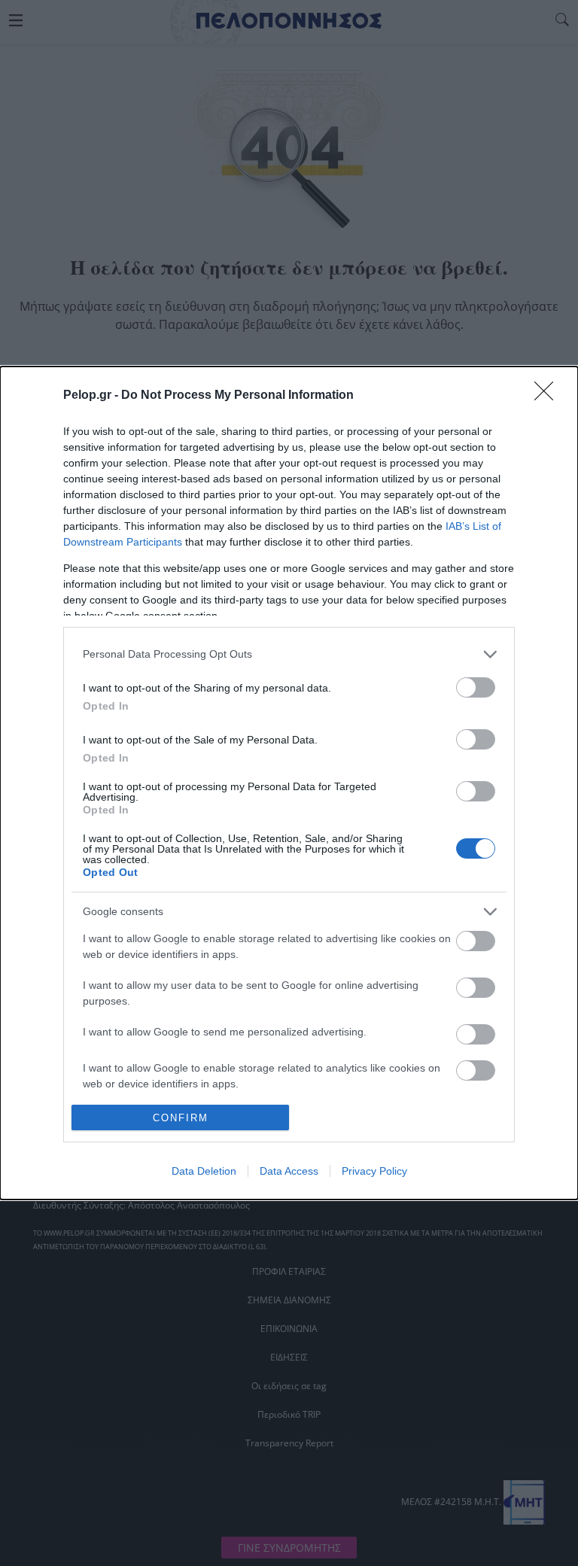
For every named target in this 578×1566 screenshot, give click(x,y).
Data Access (289, 1171)
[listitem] (289, 654)
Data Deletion (204, 1171)
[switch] (475, 687)
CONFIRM (180, 1118)
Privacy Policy (374, 1171)
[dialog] (289, 783)
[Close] (548, 396)
